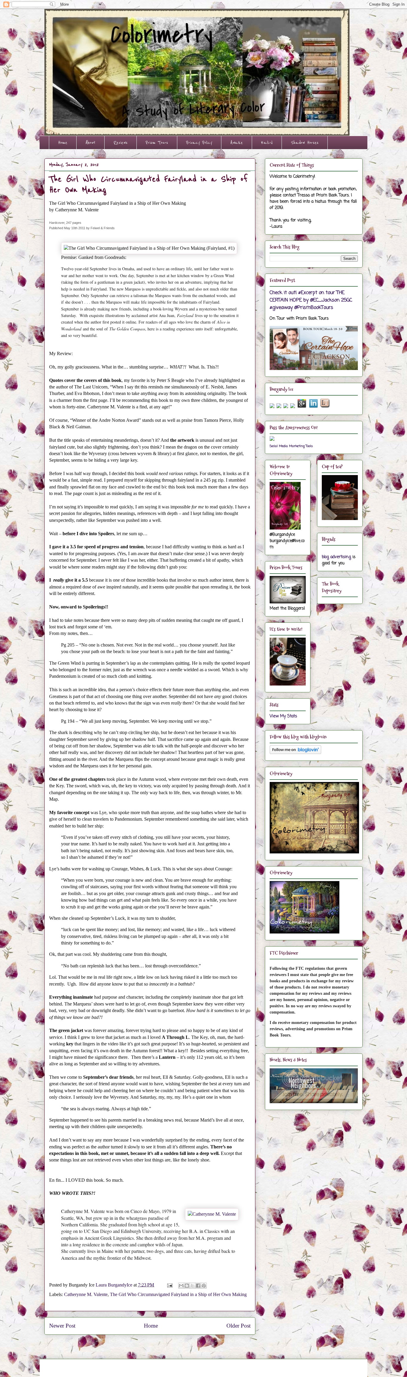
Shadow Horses (305, 143)
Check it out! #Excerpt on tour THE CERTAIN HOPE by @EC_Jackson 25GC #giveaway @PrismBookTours (311, 300)
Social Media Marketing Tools (291, 446)
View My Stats (283, 716)
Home (62, 143)
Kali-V (267, 143)
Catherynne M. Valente (86, 1294)
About (90, 143)
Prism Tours (157, 143)
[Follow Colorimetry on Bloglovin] (295, 753)
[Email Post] (169, 1284)
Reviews (121, 143)
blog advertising (336, 557)
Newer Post (62, 1326)
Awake (236, 143)
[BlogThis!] (187, 1286)
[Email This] (181, 1286)
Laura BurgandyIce (114, 1284)
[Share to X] (192, 1286)
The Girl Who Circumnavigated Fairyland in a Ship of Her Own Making (178, 1294)
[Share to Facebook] (198, 1286)
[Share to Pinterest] (204, 1286)
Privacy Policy (199, 143)
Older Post (238, 1326)
